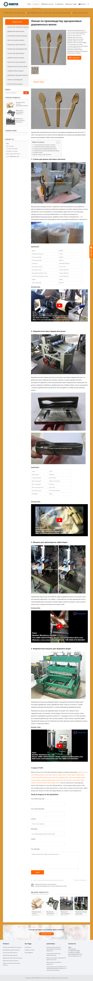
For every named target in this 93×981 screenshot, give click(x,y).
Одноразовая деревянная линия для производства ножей (51, 886)
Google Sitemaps (55, 978)
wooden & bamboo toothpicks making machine (43, 780)
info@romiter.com (14, 156)
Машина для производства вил (17, 49)
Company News (11, 131)
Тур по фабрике (29, 952)
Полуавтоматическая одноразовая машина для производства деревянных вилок (81, 913)
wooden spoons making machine (39, 777)
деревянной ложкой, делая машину (49, 12)
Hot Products (48, 978)
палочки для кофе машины (15, 53)
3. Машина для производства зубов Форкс (45, 149)
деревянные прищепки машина (17, 75)
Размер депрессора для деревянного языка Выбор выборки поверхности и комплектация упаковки (56, 968)
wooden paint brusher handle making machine (48, 782)
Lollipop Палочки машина (15, 71)
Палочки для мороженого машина (18, 27)
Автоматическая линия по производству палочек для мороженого (36, 913)
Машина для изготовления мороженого (50, 913)
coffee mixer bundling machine (77, 777)
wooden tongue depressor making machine (55, 775)
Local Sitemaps (64, 978)
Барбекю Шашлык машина (15, 58)
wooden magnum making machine (75, 775)
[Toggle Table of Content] (57, 142)
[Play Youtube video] (59, 305)
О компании (59, 4)
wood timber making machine (63, 780)
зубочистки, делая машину (15, 40)
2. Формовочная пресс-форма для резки (44, 147)
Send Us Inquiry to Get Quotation (42, 154)
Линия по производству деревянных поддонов (13, 80)
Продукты (36, 4)
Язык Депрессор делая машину (17, 36)
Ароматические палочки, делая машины (16, 67)
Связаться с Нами (71, 4)
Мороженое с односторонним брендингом (65, 913)
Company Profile (37, 152)
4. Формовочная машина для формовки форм (46, 150)
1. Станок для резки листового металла (44, 145)
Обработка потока (47, 4)
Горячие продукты (14, 12)
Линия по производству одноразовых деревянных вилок (48, 880)
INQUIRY (75, 57)
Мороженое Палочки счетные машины (45, 884)
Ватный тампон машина (15, 84)
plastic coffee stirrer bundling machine (58, 777)
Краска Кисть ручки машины (16, 62)
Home (29, 4)
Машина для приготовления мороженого (15, 45)
